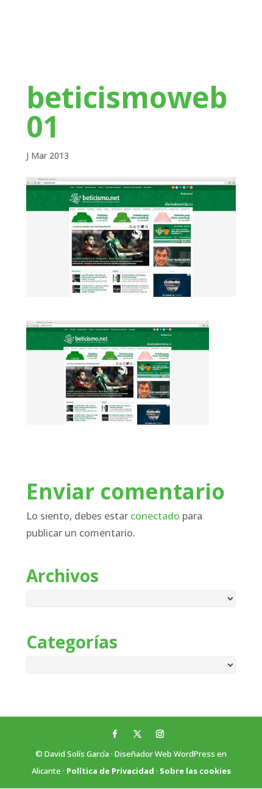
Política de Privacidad (110, 770)
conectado (155, 516)
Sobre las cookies (195, 770)
